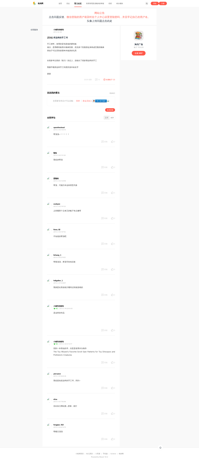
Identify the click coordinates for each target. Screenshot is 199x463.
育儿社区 (78, 3)
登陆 (154, 3)
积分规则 (119, 3)
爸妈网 (121, 454)
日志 (68, 3)
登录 (78, 101)
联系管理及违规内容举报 (95, 3)
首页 (60, 3)
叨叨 (110, 3)
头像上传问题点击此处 (99, 20)
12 (99, 80)
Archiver (113, 454)
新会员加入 (87, 101)
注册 (162, 3)
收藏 (139, 53)
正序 (106, 118)
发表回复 (110, 110)
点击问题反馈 (56, 16)
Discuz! (101, 457)
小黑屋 (97, 454)
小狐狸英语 (80, 454)
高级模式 (112, 93)
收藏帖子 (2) (110, 80)
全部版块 (34, 29)
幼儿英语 (89, 454)
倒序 (112, 118)
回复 (106, 142)
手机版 (105, 454)
